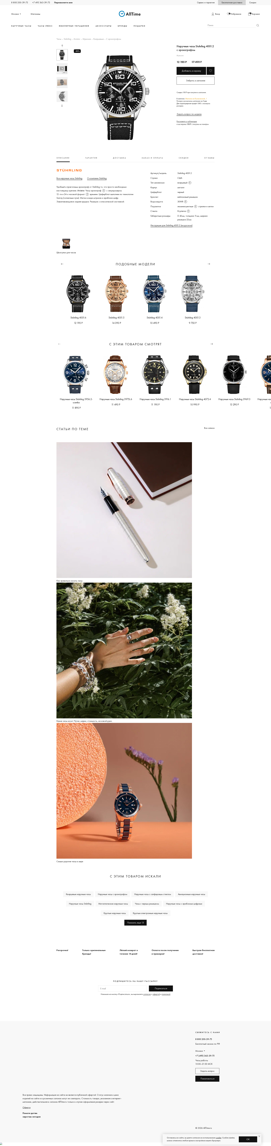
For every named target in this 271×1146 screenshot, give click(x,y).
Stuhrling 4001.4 (154, 317)
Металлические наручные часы (113, 903)
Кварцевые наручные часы (78, 894)
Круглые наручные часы (115, 913)
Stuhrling (67, 39)
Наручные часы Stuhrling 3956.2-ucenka (76, 401)
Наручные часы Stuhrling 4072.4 (195, 399)
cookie (218, 1137)
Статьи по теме (72, 429)
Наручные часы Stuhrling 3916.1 (155, 399)
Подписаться (161, 988)
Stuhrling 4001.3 (193, 317)
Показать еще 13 (135, 922)
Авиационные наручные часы (191, 894)
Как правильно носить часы (69, 580)
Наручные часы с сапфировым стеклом (152, 894)
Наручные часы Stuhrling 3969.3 (234, 399)
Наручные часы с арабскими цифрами (184, 903)
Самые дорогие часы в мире (69, 861)
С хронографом (113, 39)
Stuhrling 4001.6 (78, 317)
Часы (58, 39)
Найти (258, 25)
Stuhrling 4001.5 (116, 317)
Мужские (87, 39)
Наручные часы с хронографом (112, 894)
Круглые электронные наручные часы (150, 913)
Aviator (77, 39)
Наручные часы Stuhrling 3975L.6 (116, 399)
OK (248, 1139)
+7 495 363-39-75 (41, 2)
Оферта (26, 1107)
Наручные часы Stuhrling (80, 903)
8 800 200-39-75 (19, 2)
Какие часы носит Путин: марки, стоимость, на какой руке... (84, 721)
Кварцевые (98, 39)
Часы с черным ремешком (147, 903)
